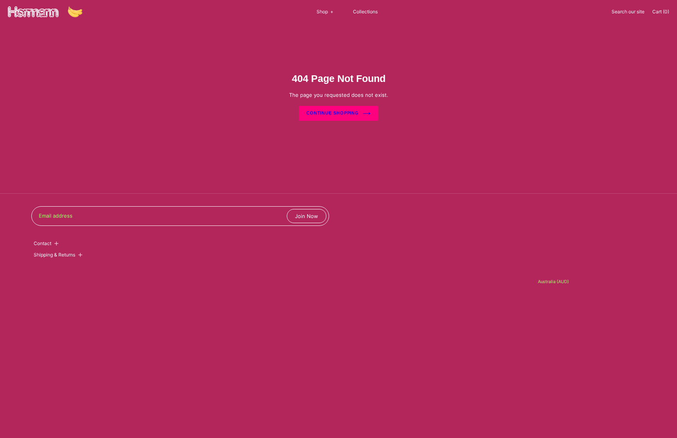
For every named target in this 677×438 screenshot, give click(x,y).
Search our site (628, 12)
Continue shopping (332, 113)
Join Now (306, 216)
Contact (42, 243)
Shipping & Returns (54, 255)
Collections (365, 12)
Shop (325, 12)
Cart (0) (660, 12)
